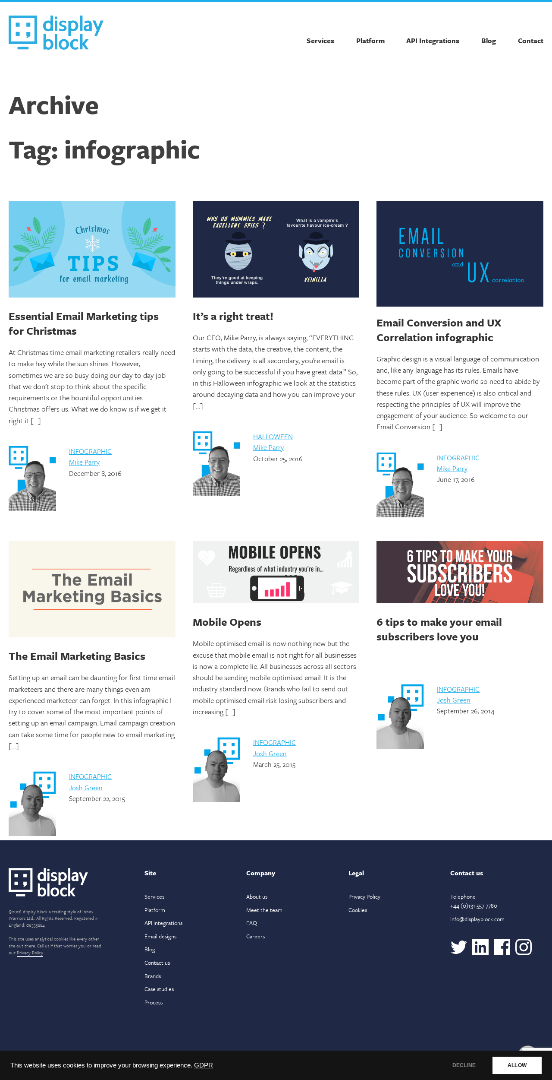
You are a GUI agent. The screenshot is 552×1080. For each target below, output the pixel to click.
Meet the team (264, 910)
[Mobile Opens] (276, 573)
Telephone (473, 901)
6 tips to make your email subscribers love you (439, 629)
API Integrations (432, 40)
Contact (530, 40)
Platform (370, 40)
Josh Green (86, 787)
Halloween (273, 436)
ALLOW (517, 1065)
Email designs (160, 936)
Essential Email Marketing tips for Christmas (84, 323)
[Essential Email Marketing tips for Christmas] (92, 250)
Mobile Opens (227, 621)
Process (153, 1002)
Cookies (357, 910)
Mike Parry (84, 462)
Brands (152, 976)
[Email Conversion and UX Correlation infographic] (459, 254)
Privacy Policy (30, 952)
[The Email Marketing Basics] (92, 590)
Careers (255, 936)
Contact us (157, 962)
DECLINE (464, 1065)
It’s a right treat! (233, 315)
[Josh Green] (32, 834)
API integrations (163, 922)
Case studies (159, 989)
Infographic (90, 451)
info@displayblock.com (477, 919)
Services (320, 40)
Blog (488, 40)
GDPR (203, 1065)
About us (256, 896)
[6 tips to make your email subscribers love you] (459, 573)
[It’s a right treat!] (276, 250)
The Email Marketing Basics (77, 655)
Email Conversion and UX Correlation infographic (439, 330)
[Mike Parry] (32, 508)
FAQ (251, 922)
